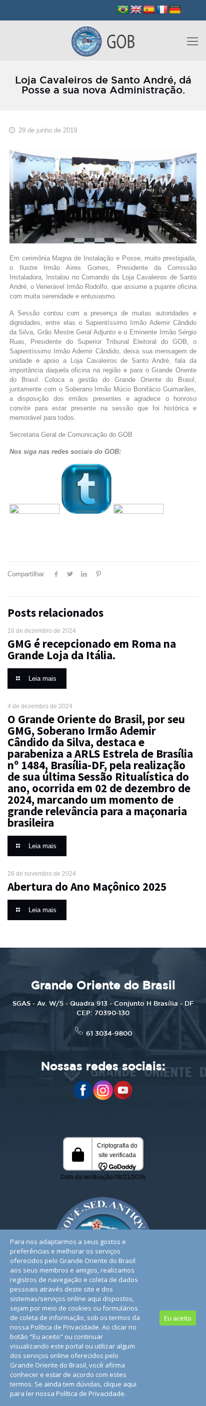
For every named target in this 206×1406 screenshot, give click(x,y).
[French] (162, 10)
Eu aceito (178, 1318)
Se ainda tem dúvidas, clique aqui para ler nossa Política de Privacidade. (73, 1389)
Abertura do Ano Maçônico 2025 (87, 886)
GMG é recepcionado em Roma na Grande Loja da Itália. (92, 649)
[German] (175, 10)
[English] (136, 10)
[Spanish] (149, 10)
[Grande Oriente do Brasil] (103, 40)
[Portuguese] (123, 10)
